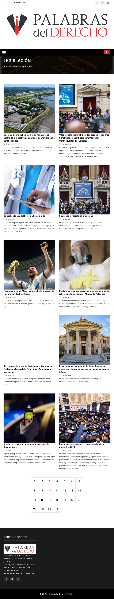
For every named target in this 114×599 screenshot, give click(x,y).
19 (64, 499)
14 (79, 490)
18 (57, 499)
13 (71, 490)
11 (57, 490)
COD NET (69, 594)
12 (64, 490)
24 (49, 509)
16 (42, 499)
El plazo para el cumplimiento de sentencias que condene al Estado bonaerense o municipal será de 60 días (84, 369)
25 (57, 509)
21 (79, 499)
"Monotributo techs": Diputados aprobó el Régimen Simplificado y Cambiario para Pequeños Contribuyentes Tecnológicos (84, 138)
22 (34, 509)
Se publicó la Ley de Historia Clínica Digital (25, 216)
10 (49, 489)
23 (42, 509)
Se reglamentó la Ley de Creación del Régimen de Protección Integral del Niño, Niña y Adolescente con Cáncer (28, 369)
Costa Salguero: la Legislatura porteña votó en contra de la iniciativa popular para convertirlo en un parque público (29, 138)
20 (71, 499)
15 (34, 499)
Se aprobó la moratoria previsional (76, 216)
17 (49, 499)
